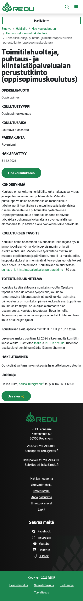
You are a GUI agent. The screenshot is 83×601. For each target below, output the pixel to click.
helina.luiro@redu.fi (31, 384)
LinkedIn (44, 550)
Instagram (44, 537)
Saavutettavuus (44, 585)
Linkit (41, 509)
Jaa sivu (14, 396)
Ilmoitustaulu (41, 491)
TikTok (44, 556)
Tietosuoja (67, 585)
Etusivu (6, 29)
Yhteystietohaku (41, 485)
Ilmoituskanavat (41, 503)
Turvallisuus (41, 592)
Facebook (44, 531)
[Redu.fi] (41, 417)
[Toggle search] (67, 6)
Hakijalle (40, 20)
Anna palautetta (41, 497)
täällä (37, 343)
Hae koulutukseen (44, 29)
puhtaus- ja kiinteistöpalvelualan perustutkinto (32, 270)
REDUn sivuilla (54, 343)
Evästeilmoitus (18, 585)
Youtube (44, 544)
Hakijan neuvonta (41, 478)
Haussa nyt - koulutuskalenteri (26, 33)
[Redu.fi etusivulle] (18, 7)
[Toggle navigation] (76, 6)
